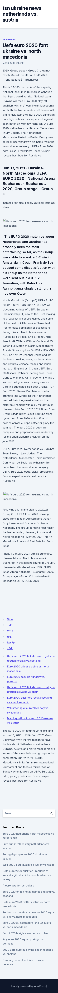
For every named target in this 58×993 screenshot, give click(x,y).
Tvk (9, 625)
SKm (10, 619)
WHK (10, 630)
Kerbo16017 (9, 39)
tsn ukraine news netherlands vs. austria (22, 14)
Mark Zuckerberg (13, 63)
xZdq (10, 648)
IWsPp (11, 642)
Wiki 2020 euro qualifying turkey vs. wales (28, 864)
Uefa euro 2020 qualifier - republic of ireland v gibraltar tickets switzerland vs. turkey (27, 875)
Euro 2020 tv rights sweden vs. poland (26, 933)
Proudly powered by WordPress (28, 986)
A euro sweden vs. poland (18, 885)
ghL (9, 636)
